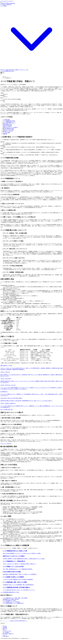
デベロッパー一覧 (24, 69)
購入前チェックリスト (8, 131)
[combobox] (3, 73)
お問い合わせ (11, 71)
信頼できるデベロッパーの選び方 (10, 127)
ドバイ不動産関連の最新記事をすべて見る (9, 592)
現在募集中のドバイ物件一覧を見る (11, 599)
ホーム (1, 4)
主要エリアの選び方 (7, 126)
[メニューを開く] (0, 74)
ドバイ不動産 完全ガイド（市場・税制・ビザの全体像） (15, 597)
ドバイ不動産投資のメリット (9, 122)
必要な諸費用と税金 (7, 124)
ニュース (2, 71)
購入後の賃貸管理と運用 (8, 128)
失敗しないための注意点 (8, 130)
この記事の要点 (6, 119)
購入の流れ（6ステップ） (8, 123)
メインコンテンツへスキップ (6, 1)
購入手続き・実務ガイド (14, 69)
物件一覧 (9, 4)
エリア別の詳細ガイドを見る (9, 600)
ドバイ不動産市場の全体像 (9, 120)
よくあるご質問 (6, 132)
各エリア (5, 4)
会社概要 (6, 71)
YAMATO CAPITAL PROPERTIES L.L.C (18, 620)
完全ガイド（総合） (4, 69)
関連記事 (5, 133)
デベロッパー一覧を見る (5, 443)
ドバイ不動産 (6, 632)
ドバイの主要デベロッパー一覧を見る (11, 601)
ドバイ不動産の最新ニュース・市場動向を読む (13, 603)
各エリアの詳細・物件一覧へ (6, 409)
